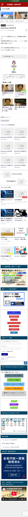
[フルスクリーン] (24, 499)
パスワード (4, 346)
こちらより (24, 47)
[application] (14, 494)
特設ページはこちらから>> (19, 431)
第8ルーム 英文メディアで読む (14, 384)
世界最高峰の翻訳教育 (13, 316)
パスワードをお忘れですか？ (8, 357)
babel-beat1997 (11, 25)
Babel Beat (3, 25)
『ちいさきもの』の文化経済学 (10, 439)
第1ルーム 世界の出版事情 (14, 375)
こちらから (21, 41)
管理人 (14, 72)
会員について (4, 358)
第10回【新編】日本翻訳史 (8, 443)
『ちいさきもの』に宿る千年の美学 (10, 447)
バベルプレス (14, 319)
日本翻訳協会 (14, 332)
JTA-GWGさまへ (14, 407)
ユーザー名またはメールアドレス (9, 341)
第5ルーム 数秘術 (14, 379)
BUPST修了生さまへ (14, 404)
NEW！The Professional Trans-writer (13, 313)
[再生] (3, 499)
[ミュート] (22, 499)
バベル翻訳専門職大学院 (13, 329)
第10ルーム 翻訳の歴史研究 (14, 388)
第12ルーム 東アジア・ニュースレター (14, 393)
